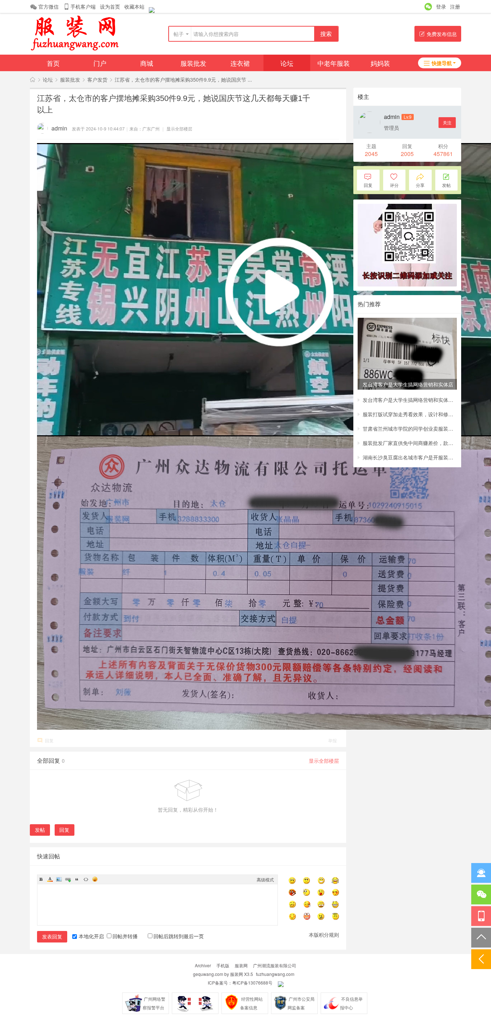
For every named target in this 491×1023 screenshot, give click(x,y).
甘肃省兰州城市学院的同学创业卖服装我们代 (410, 428)
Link (68, 879)
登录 (441, 6)
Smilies (94, 879)
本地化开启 (91, 936)
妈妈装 (380, 63)
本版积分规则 (324, 934)
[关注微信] (481, 894)
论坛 (286, 63)
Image (59, 879)
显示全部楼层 (179, 128)
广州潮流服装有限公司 (274, 965)
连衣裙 (240, 63)
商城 (146, 63)
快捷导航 (442, 62)
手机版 (222, 965)
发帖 (40, 829)
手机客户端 (83, 6)
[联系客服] (481, 873)
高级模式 (265, 879)
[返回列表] (481, 959)
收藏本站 (134, 6)
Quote (77, 879)
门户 (99, 63)
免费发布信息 (442, 33)
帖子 (179, 33)
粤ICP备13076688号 (252, 983)
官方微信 (48, 6)
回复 (49, 740)
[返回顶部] (481, 938)
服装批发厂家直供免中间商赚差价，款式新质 (410, 442)
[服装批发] (74, 50)
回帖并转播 (125, 936)
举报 (332, 740)
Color (50, 879)
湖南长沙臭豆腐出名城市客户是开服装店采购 (410, 457)
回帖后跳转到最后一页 (178, 936)
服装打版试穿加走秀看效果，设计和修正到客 (410, 414)
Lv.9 (408, 117)
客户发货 (97, 79)
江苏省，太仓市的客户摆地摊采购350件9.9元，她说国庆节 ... (183, 79)
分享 (420, 185)
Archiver (203, 965)
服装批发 (193, 63)
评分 (394, 185)
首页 (53, 63)
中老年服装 (333, 63)
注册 (455, 6)
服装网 (241, 965)
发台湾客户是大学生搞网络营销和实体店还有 (410, 399)
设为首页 (110, 6)
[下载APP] (481, 916)
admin (59, 128)
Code (86, 879)
